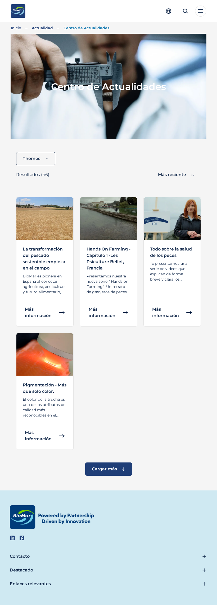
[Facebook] (22, 538)
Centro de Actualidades (86, 28)
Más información (38, 312)
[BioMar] (18, 11)
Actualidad (42, 28)
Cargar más (104, 468)
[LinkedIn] (12, 538)
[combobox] (35, 158)
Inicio (16, 28)
